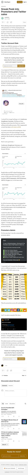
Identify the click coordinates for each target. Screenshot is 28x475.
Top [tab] (3, 403)
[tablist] (7, 385)
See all (4, 444)
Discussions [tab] (12, 403)
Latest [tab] (6, 403)
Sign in (25, 2)
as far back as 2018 (16, 127)
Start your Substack (10, 468)
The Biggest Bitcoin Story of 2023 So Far (9, 420)
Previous (6, 375)
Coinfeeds (9, 414)
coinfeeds (7, 17)
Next (23, 375)
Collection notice (23, 464)
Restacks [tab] (11, 385)
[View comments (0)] (7, 22)
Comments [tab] (4, 385)
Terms (16, 464)
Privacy (12, 464)
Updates (3, 6)
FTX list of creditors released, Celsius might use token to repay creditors (10, 433)
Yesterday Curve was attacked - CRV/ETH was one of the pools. (8, 412)
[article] (14, 412)
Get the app (21, 468)
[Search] (25, 403)
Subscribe (19, 2)
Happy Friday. (4, 437)
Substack (7, 472)
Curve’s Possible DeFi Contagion (7, 408)
